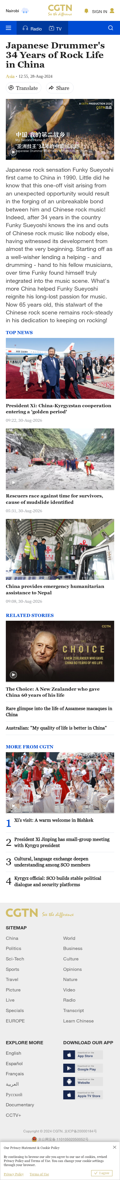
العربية (12, 1084)
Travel (12, 979)
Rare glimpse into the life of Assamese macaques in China (59, 711)
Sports (12, 969)
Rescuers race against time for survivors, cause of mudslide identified (54, 498)
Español (14, 1063)
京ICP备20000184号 (80, 1131)
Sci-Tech (15, 959)
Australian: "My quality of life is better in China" (56, 727)
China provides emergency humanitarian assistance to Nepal (55, 589)
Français (15, 1073)
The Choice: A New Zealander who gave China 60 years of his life (53, 692)
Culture (71, 959)
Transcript (73, 1010)
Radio (36, 28)
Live (10, 1000)
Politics (13, 948)
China (12, 938)
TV (58, 28)
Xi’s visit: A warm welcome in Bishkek (53, 820)
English (13, 1053)
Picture (13, 990)
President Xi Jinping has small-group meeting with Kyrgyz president (62, 842)
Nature (70, 979)
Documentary (20, 1104)
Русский (14, 1094)
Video (69, 990)
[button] (13, 152)
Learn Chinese (78, 1021)
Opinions (72, 969)
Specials (15, 1010)
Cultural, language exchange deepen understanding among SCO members (52, 861)
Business (72, 948)
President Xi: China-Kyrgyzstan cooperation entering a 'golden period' (58, 408)
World (69, 938)
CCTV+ (13, 1115)
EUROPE (15, 1021)
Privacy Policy (14, 1174)
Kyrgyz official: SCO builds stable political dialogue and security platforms (57, 881)
